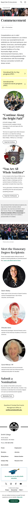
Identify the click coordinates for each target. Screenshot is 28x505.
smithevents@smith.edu (14, 410)
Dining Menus (4, 456)
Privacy (7, 489)
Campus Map (4, 460)
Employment (18, 448)
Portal (2, 448)
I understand (14, 501)
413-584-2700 (9, 443)
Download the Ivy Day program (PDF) (11, 73)
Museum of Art (19, 460)
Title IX (20, 489)
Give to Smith (4, 465)
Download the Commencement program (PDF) (12, 84)
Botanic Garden (19, 456)
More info (19, 497)
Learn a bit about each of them (12, 260)
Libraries (17, 452)
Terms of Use (14, 489)
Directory (3, 452)
